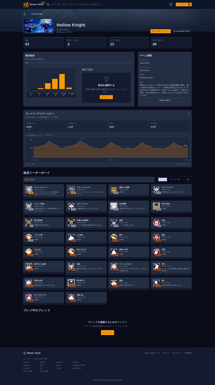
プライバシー (177, 353)
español (59, 362)
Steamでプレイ (162, 31)
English (42, 362)
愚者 (121, 280)
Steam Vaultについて (152, 353)
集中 (121, 235)
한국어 (42, 365)
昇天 (163, 264)
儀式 (163, 235)
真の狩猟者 (38, 220)
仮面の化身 (38, 280)
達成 (78, 264)
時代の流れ (166, 204)
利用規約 (188, 353)
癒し (163, 280)
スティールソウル (83, 187)
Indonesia (26, 365)
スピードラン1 (82, 204)
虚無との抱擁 (124, 187)
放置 (121, 220)
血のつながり (82, 249)
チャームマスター (126, 264)
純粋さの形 (123, 249)
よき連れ (80, 235)
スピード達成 (39, 204)
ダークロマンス (40, 295)
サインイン (106, 97)
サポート (166, 353)
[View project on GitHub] (171, 4)
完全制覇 (122, 204)
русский (26, 368)
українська (77, 368)
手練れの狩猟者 (82, 220)
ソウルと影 (38, 235)
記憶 (163, 249)
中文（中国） (28, 371)
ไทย (41, 368)
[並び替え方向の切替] (188, 179)
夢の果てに (81, 280)
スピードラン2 (167, 187)
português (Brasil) (79, 365)
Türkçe (58, 368)
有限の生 (80, 295)
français (75, 362)
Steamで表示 (164, 100)
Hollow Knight (38, 189)
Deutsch (26, 362)
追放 (163, 220)
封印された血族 (40, 264)
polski (58, 365)
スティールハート (41, 187)
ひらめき (37, 249)
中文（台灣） (45, 371)
